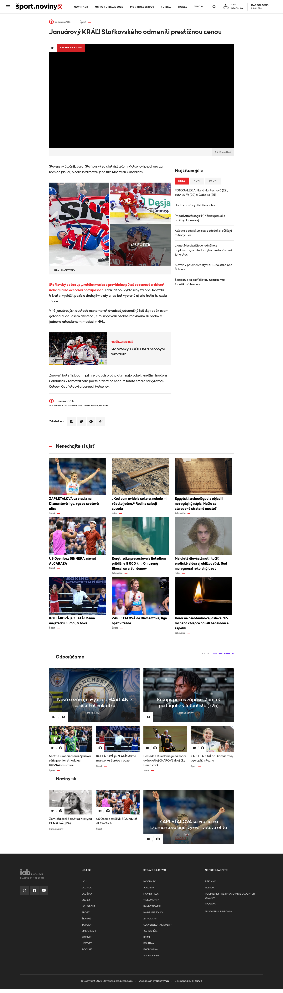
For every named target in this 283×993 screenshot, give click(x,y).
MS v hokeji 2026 (142, 7)
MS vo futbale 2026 (109, 7)
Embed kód (225, 152)
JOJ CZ (86, 900)
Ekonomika (150, 949)
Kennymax (162, 981)
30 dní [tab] (213, 181)
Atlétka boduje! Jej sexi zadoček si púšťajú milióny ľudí (203, 233)
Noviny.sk (81, 7)
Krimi (146, 937)
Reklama (210, 881)
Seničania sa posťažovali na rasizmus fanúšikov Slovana (200, 282)
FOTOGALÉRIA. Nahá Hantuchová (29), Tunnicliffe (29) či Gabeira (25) (201, 192)
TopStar (87, 925)
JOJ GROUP (88, 906)
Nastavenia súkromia (218, 911)
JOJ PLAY (87, 887)
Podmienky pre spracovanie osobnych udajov (230, 896)
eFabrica (197, 981)
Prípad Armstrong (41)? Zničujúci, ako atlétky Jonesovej (200, 218)
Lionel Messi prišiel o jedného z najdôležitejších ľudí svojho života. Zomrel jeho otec (203, 250)
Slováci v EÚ (151, 955)
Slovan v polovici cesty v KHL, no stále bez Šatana (203, 267)
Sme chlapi (89, 931)
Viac (197, 6)
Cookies (210, 904)
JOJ (84, 881)
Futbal (166, 7)
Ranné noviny (152, 906)
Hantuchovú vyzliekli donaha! (195, 205)
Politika (148, 943)
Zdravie (86, 937)
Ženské (86, 919)
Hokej (182, 7)
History (87, 943)
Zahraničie (150, 931)
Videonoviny (151, 900)
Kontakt (210, 887)
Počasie (87, 949)
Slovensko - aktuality (157, 925)
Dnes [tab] (182, 181)
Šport (86, 912)
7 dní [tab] (197, 181)
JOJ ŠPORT (88, 894)
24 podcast (150, 919)
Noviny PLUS (151, 894)
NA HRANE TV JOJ (153, 912)
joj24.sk (148, 887)
